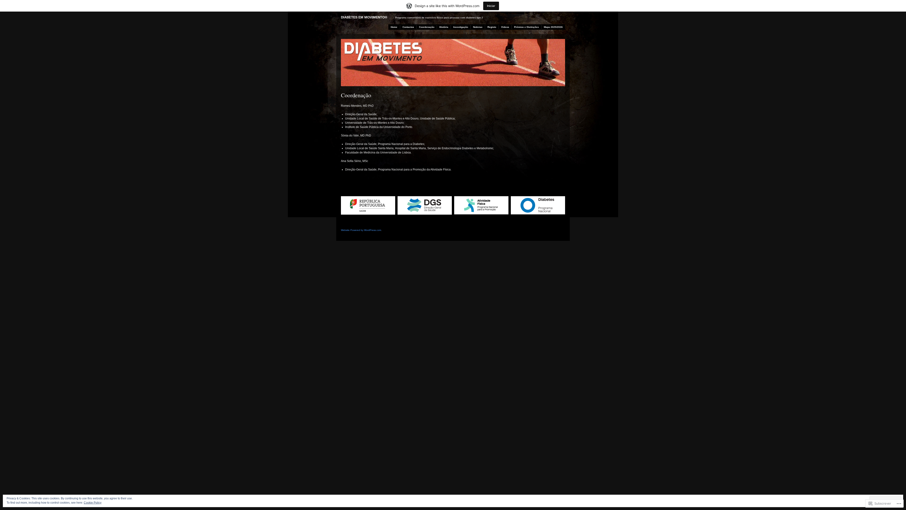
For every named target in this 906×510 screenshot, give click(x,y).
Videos (505, 27)
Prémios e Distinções (526, 27)
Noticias (477, 27)
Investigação (460, 27)
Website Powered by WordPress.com (361, 230)
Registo (491, 27)
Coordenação (426, 27)
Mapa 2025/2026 (553, 27)
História (443, 27)
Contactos (408, 27)
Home (394, 27)
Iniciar (491, 6)
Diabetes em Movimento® (364, 17)
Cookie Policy (92, 502)
